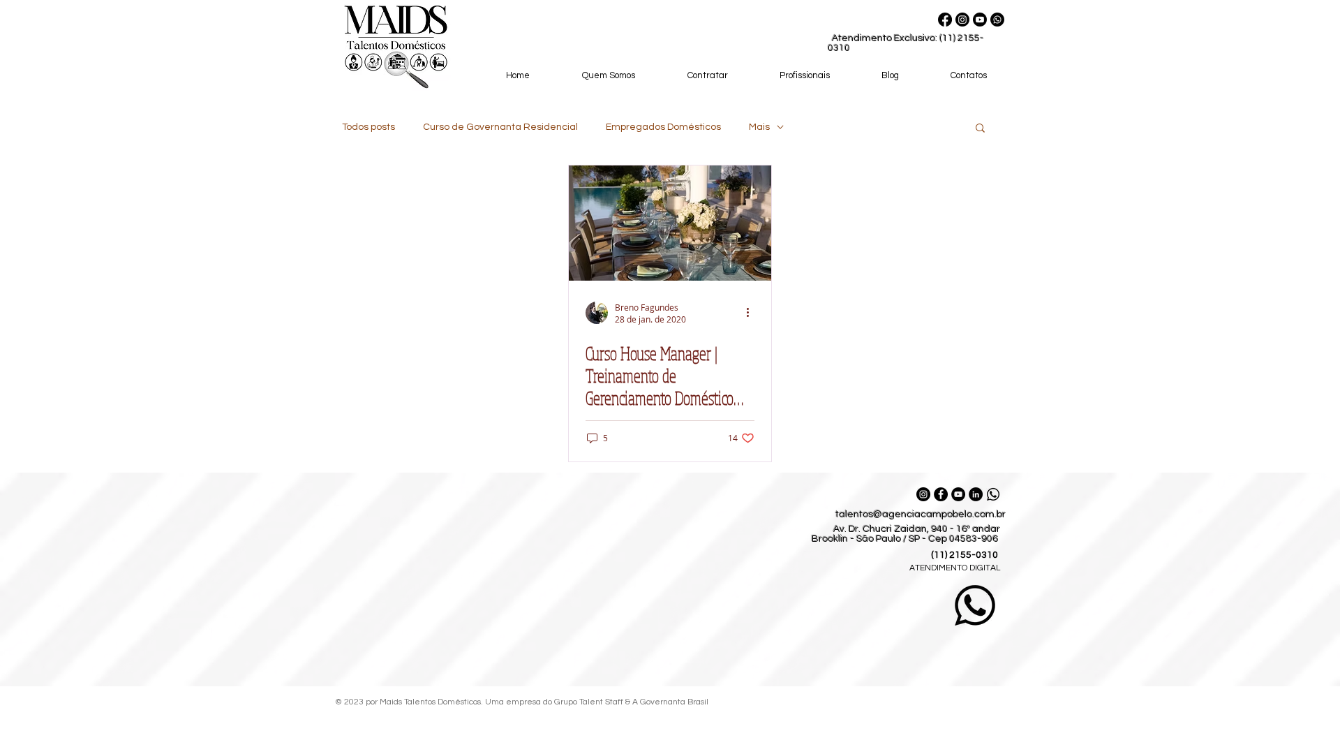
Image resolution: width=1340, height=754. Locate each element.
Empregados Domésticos (663, 127)
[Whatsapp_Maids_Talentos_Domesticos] (993, 494)
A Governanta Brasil (671, 702)
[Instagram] (962, 20)
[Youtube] (980, 20)
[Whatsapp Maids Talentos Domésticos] (997, 20)
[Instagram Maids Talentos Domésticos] (923, 494)
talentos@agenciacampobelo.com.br (920, 514)
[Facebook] (945, 20)
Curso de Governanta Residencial (500, 127)
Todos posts (368, 127)
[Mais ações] (752, 312)
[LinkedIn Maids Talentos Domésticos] (976, 494)
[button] (980, 128)
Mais (759, 127)
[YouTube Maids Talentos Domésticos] (958, 494)
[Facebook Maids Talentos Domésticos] (941, 494)
